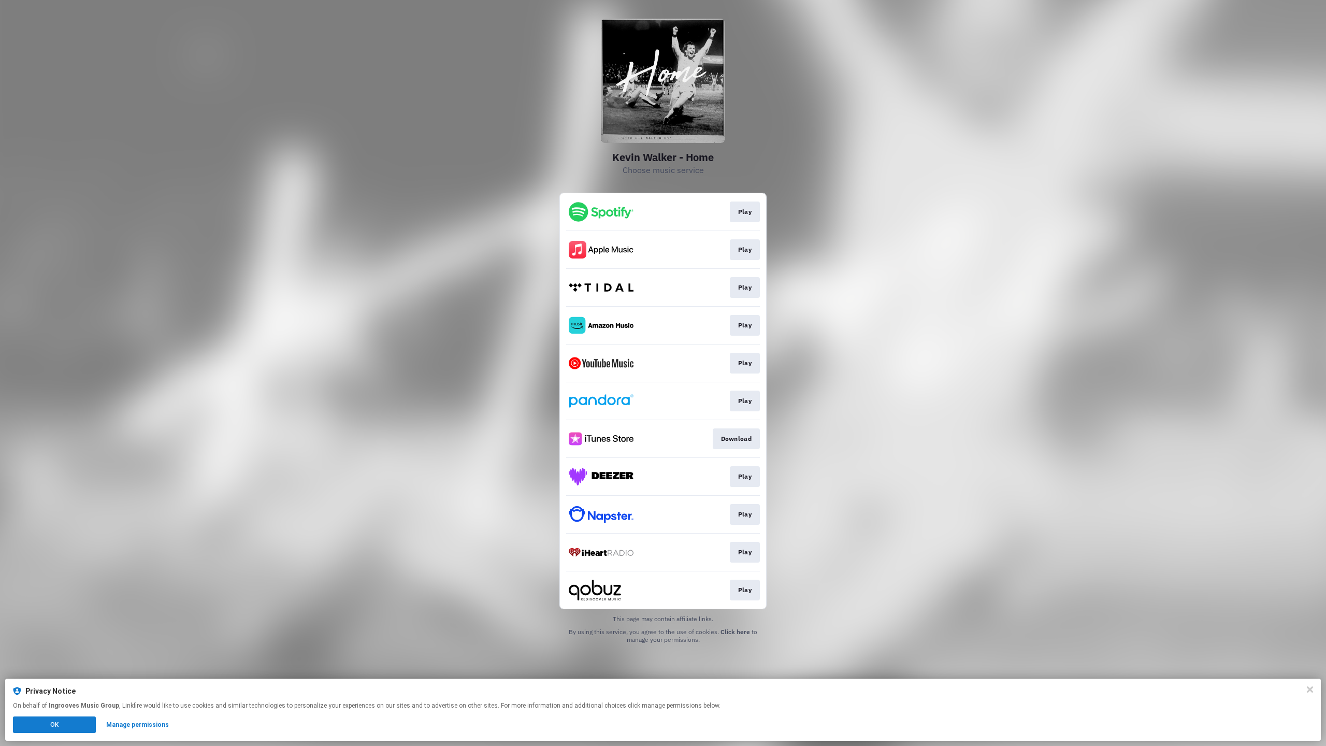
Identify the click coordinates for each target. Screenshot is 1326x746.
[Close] (1310, 689)
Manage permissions (137, 724)
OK (54, 724)
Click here (735, 632)
